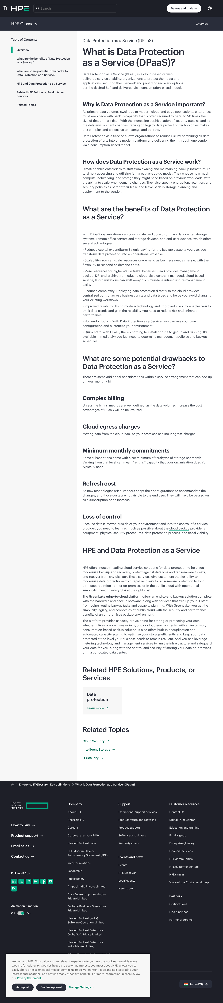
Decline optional (51, 987)
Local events (126, 880)
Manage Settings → (82, 987)
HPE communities (181, 859)
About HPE (75, 812)
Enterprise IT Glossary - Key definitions (45, 784)
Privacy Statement (29, 978)
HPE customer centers (184, 866)
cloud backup (179, 528)
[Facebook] (43, 881)
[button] (5, 8)
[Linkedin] (14, 881)
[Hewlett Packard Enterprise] (20, 8)
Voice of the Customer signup (189, 882)
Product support (129, 827)
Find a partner (178, 912)
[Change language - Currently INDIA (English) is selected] (210, 8)
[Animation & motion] (20, 913)
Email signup (177, 835)
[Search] (38, 8)
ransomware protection (176, 581)
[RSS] (14, 888)
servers (122, 239)
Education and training (184, 827)
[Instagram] (28, 881)
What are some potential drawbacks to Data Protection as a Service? (42, 73)
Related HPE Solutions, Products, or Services (40, 94)
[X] (21, 881)
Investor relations (79, 863)
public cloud (165, 586)
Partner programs (181, 919)
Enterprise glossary (181, 843)
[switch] (19, 913)
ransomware (185, 572)
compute (89, 178)
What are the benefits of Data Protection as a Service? (43, 60)
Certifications (178, 904)
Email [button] (20, 846)
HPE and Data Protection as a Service (41, 83)
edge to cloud (137, 276)
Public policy (76, 878)
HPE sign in (176, 874)
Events (122, 865)
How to (20, 825)
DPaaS (130, 74)
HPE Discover (127, 872)
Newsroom (125, 888)
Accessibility (76, 819)
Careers (73, 827)
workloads (194, 178)
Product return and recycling (137, 819)
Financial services (181, 851)
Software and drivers (132, 835)
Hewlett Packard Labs (82, 843)
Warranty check (128, 843)
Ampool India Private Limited (87, 886)
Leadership (75, 871)
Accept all (22, 987)
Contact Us (176, 812)
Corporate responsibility (83, 835)
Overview (202, 23)
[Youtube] (50, 881)
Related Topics (26, 104)
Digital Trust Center (182, 819)
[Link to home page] (12, 784)
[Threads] (36, 881)
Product (24, 835)
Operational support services (137, 812)
